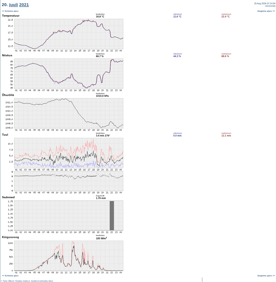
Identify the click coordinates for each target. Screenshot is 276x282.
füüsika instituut (22, 281)
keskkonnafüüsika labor (42, 281)
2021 (24, 4)
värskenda (270, 6)
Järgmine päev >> (266, 11)
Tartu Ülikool (8, 281)
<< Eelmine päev (10, 11)
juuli (13, 4)
